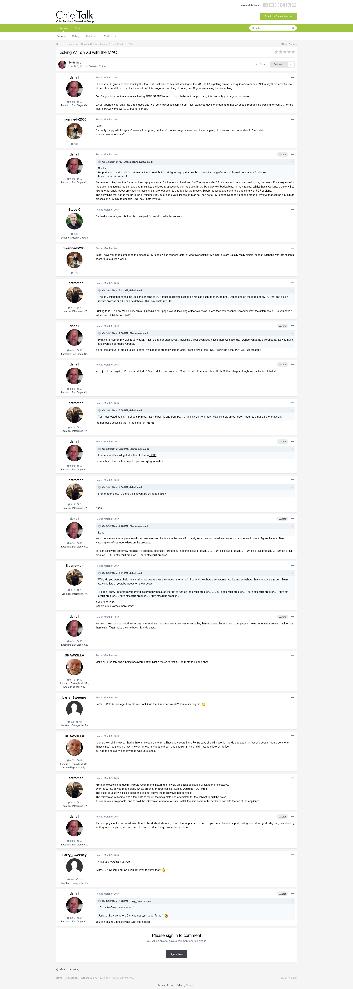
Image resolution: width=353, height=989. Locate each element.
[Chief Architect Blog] (294, 4)
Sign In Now (176, 954)
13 (80, 721)
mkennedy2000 (74, 119)
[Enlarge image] (204, 704)
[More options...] (292, 77)
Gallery (76, 36)
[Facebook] (265, 4)
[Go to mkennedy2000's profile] (74, 131)
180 (75, 144)
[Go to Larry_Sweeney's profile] (74, 709)
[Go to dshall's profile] (62, 65)
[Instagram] (277, 4)
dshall (76, 62)
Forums (61, 36)
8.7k (72, 679)
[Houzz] (288, 4)
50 (80, 101)
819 (72, 307)
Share (262, 64)
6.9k (72, 101)
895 (72, 721)
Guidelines (91, 36)
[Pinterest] (282, 4)
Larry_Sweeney (74, 697)
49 (80, 679)
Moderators (110, 36)
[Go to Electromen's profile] (74, 294)
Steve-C (74, 209)
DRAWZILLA (74, 655)
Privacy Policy (185, 985)
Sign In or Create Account (278, 16)
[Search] (293, 28)
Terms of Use (165, 985)
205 (75, 234)
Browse (63, 28)
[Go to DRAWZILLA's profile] (74, 667)
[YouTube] (271, 4)
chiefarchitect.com (250, 5)
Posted (107, 77)
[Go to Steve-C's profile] (74, 221)
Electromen (74, 282)
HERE (150, 422)
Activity (78, 28)
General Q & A (97, 66)
